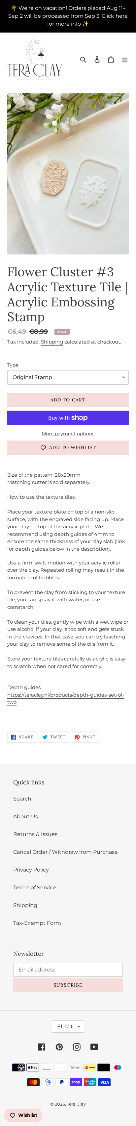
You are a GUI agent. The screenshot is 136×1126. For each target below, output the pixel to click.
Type (12, 365)
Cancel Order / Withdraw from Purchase (65, 852)
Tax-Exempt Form (37, 923)
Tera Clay (76, 1104)
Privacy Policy (31, 870)
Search (22, 799)
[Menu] (125, 59)
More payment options (68, 434)
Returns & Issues (35, 834)
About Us (25, 816)
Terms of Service (34, 887)
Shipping (52, 342)
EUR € (66, 1026)
